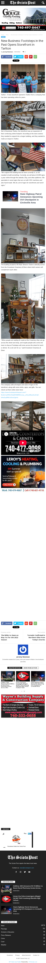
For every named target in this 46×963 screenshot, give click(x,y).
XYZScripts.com (33, 961)
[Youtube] (30, 872)
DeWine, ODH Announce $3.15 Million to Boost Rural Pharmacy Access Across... (28, 887)
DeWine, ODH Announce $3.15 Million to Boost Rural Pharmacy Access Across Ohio (7, 685)
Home (2, 35)
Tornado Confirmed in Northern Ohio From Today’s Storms (36, 637)
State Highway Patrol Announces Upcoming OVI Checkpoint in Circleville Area (37, 684)
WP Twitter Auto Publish (15, 961)
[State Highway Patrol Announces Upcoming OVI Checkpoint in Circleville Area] (38, 676)
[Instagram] (21, 872)
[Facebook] (16, 872)
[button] (42, 3)
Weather (3, 945)
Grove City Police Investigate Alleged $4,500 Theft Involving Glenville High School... (26, 898)
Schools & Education (7, 932)
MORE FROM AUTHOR (30, 668)
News (7, 35)
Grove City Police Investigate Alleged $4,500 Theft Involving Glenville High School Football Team (22, 685)
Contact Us (36, 955)
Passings (4, 929)
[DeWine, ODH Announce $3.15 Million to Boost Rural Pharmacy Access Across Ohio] (8, 676)
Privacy (17, 955)
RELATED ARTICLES (15, 668)
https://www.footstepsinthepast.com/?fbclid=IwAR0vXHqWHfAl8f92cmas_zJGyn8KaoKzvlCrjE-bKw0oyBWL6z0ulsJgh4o (20, 394)
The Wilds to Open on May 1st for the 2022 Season (9, 637)
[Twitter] (25, 872)
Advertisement (26, 955)
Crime (3, 938)
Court (2, 941)
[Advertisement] (23, 516)
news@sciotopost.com (27, 868)
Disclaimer (10, 955)
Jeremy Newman (8, 52)
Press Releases (6, 935)
